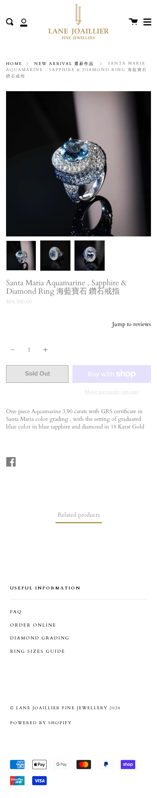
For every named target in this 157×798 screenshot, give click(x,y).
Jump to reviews (131, 324)
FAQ (16, 612)
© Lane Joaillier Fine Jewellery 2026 (65, 708)
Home (14, 63)
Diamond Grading (40, 638)
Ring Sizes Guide (37, 651)
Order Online (33, 625)
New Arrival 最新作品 (64, 63)
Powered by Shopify (41, 723)
